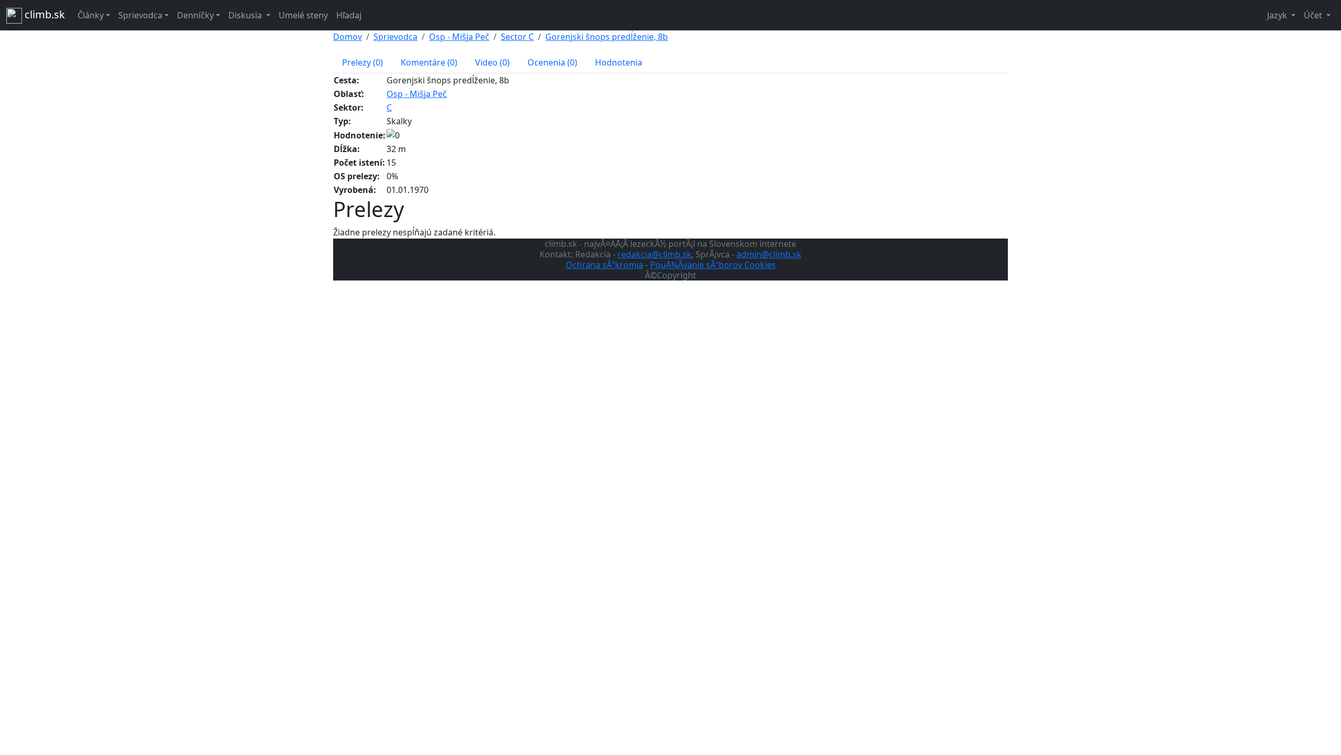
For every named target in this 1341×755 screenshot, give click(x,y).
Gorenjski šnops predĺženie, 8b (606, 36)
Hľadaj (348, 15)
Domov (347, 36)
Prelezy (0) (362, 62)
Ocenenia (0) (552, 62)
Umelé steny (303, 15)
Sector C (517, 36)
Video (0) (492, 62)
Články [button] (91, 15)
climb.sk (43, 14)
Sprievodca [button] (140, 15)
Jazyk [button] (1278, 15)
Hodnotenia (618, 62)
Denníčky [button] (195, 15)
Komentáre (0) (429, 62)
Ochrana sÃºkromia (604, 265)
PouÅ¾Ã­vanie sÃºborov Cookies (713, 265)
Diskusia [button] (246, 15)
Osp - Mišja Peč (459, 36)
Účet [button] (1314, 15)
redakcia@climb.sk (654, 254)
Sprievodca (395, 36)
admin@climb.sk (769, 254)
